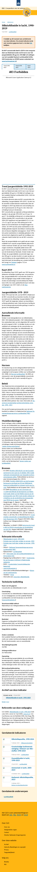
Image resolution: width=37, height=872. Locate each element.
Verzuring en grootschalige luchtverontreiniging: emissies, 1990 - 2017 (18, 403)
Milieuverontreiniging (27, 743)
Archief (6, 844)
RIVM (19, 815)
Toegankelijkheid (9, 852)
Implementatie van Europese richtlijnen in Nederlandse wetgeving (19, 560)
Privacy (6, 850)
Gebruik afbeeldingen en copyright (15, 847)
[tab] (8, 66)
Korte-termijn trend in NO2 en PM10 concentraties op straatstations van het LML (19, 527)
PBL (14, 815)
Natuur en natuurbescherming (19, 785)
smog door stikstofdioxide (21, 577)
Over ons (7, 827)
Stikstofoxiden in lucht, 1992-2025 (13, 539)
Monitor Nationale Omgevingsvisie (15, 835)
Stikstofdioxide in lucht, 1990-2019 (20, 712)
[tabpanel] (18, 127)
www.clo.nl (26, 714)
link (31, 43)
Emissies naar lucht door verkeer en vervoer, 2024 (18, 541)
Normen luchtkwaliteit (18, 374)
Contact (6, 832)
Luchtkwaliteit (12, 32)
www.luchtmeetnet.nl (9, 61)
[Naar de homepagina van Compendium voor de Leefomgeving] (18, 3)
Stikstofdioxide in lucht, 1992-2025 (18, 698)
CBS (10, 815)
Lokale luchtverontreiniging (10, 446)
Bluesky (6, 862)
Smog (12, 575)
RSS (5, 864)
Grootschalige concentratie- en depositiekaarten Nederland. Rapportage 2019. (19, 517)
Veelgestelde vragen (10, 830)
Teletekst (14, 262)
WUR (26, 815)
